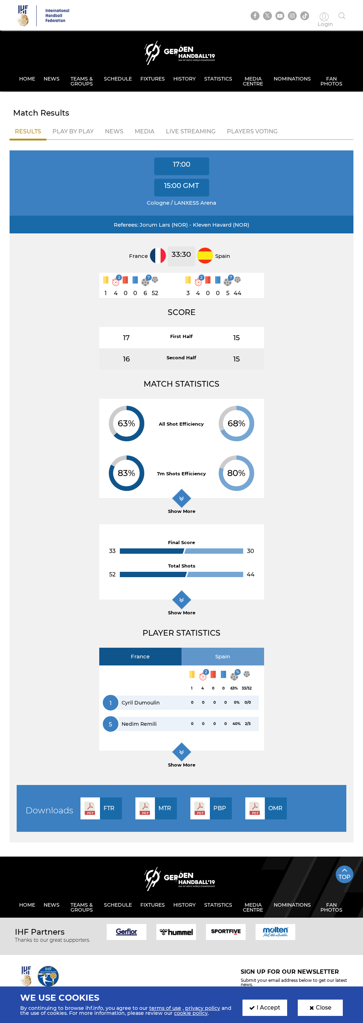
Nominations (292, 79)
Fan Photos (331, 81)
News (52, 79)
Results (28, 131)
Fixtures (152, 79)
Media (145, 131)
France (140, 656)
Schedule (118, 79)
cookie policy (191, 1013)
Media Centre (253, 81)
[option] (126, 931)
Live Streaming (191, 131)
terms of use (165, 1008)
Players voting (252, 131)
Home (27, 79)
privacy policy (202, 1008)
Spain (222, 656)
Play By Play (73, 131)
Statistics (218, 79)
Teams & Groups (82, 81)
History (184, 79)
